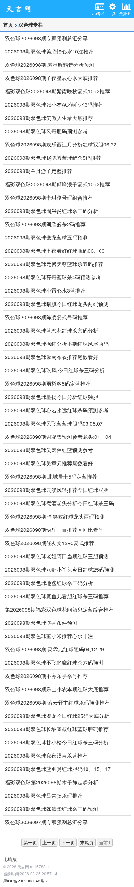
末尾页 (87, 842)
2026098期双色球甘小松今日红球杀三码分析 (57, 742)
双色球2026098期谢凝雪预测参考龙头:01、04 (58, 436)
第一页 (30, 842)
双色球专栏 (31, 24)
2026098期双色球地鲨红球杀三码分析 (49, 583)
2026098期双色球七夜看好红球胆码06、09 (55, 250)
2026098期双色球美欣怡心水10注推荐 (49, 51)
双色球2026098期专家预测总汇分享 (46, 38)
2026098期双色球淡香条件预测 (41, 622)
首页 (8, 24)
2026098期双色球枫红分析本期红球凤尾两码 (57, 343)
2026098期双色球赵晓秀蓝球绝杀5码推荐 (53, 157)
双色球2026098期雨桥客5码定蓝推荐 (48, 383)
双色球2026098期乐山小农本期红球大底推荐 (57, 689)
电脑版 (10, 859)
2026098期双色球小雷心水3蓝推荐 (45, 290)
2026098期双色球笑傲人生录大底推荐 (49, 118)
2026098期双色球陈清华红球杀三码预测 (51, 808)
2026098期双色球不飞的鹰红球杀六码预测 (54, 662)
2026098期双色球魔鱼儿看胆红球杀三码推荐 (57, 596)
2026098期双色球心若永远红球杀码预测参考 (57, 410)
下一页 (68, 842)
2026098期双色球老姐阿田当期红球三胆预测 (57, 556)
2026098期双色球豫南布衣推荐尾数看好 (51, 357)
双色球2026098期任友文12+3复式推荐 (49, 543)
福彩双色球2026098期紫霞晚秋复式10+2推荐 (57, 91)
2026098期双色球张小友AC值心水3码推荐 (54, 104)
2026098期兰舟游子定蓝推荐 (38, 171)
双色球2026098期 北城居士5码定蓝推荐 (51, 476)
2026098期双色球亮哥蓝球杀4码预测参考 (53, 277)
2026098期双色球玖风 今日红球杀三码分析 (55, 370)
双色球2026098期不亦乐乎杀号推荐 (46, 676)
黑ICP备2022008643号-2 (25, 880)
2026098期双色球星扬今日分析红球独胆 (51, 397)
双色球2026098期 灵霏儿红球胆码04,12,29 (54, 649)
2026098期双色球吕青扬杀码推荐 (44, 795)
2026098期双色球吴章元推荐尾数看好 (49, 463)
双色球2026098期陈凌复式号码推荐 (46, 317)
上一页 (49, 842)
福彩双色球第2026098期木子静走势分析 (51, 782)
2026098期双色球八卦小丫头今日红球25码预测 (59, 569)
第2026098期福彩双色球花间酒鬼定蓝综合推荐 (59, 609)
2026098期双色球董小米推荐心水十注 (49, 636)
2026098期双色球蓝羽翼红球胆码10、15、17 (58, 769)
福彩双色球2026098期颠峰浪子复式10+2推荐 (57, 184)
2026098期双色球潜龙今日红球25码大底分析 (57, 715)
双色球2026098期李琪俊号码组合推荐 (49, 197)
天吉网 (20, 9)
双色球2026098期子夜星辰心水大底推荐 (51, 78)
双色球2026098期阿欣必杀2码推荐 (45, 224)
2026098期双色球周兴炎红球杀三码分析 (51, 211)
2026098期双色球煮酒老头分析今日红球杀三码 (59, 503)
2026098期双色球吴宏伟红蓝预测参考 (49, 450)
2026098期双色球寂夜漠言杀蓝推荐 (46, 755)
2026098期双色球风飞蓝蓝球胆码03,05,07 (54, 423)
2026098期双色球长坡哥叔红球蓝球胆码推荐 (57, 729)
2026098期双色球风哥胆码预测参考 (46, 131)
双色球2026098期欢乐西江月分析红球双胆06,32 (60, 144)
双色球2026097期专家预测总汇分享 (46, 822)
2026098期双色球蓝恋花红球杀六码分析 (51, 330)
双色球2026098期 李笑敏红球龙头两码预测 (55, 516)
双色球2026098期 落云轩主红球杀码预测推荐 (57, 702)
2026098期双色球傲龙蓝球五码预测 (46, 237)
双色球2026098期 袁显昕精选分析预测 (49, 64)
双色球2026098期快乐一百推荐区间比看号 (54, 529)
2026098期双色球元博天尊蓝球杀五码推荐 (54, 264)
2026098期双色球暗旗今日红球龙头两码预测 (57, 304)
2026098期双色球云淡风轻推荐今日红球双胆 (57, 490)
